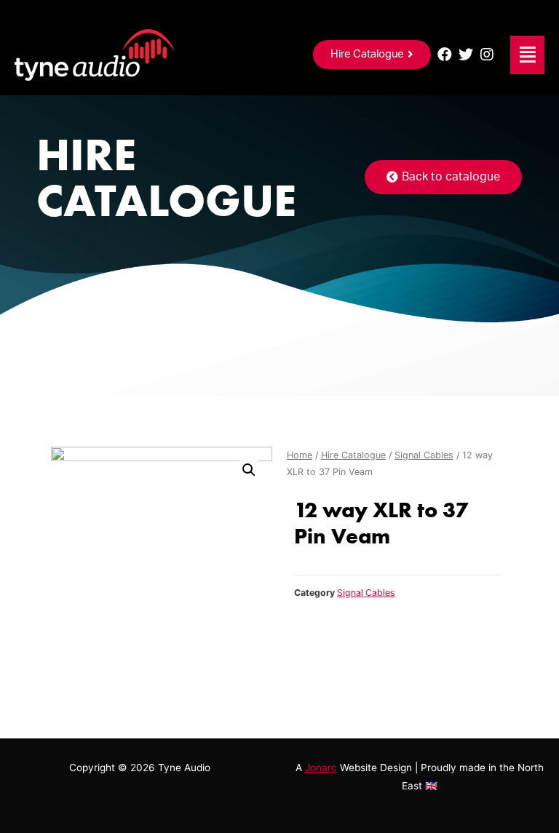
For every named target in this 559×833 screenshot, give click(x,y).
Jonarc (321, 767)
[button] (372, 54)
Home (299, 455)
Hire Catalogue (353, 455)
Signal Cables (424, 455)
